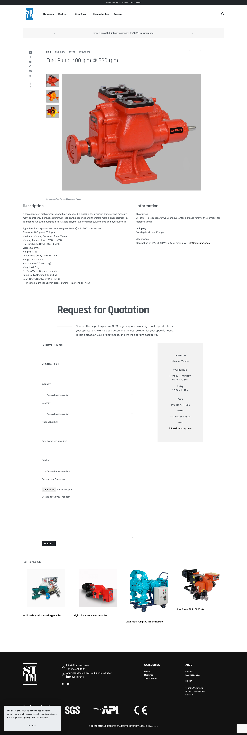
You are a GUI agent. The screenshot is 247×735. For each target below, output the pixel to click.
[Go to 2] (52, 96)
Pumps (72, 52)
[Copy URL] (30, 76)
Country (46, 403)
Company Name (50, 363)
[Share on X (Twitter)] (30, 52)
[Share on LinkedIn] (30, 62)
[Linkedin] (68, 684)
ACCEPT (32, 725)
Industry (46, 384)
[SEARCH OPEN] (222, 13)
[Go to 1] (52, 80)
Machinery (60, 52)
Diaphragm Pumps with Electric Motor (145, 621)
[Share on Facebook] (30, 57)
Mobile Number (50, 422)
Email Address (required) (55, 441)
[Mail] (30, 71)
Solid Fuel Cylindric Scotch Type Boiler (42, 615)
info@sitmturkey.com (199, 243)
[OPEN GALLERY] (131, 132)
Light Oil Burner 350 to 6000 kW (90, 615)
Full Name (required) (52, 344)
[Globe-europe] (63, 684)
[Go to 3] (52, 111)
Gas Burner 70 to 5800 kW (190, 609)
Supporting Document (54, 479)
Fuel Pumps (84, 52)
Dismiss (138, 3)
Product (46, 460)
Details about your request (56, 496)
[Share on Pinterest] (30, 66)
